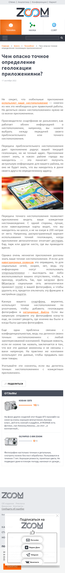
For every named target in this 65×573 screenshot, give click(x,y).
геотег (19, 286)
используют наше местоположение (25, 102)
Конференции (39, 2)
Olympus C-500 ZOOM (30, 436)
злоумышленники (13, 272)
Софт (54, 30)
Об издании (8, 503)
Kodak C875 (25, 400)
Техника (11, 30)
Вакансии (7, 506)
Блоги (17, 46)
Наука (32, 30)
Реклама (20, 503)
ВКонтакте (8, 283)
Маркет (52, 2)
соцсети (21, 294)
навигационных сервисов (18, 262)
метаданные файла (36, 311)
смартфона (38, 301)
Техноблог (29, 46)
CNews (12, 2)
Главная (5, 46)
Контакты (18, 506)
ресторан (57, 240)
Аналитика (23, 2)
